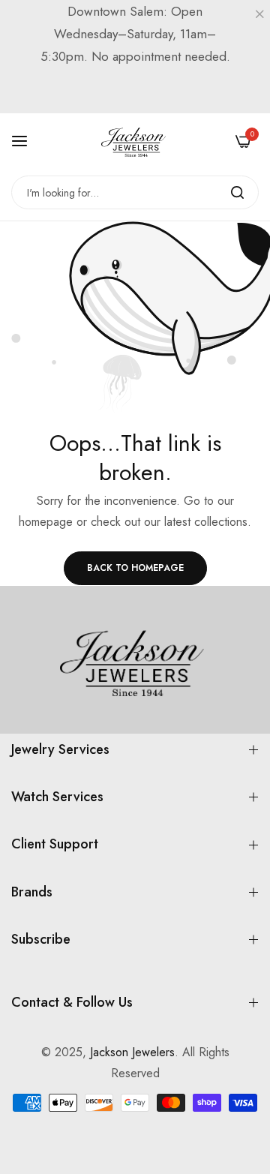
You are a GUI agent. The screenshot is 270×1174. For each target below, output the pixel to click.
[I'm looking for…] (237, 192)
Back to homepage (135, 568)
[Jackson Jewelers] (135, 141)
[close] (259, 16)
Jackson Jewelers (132, 1052)
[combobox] (135, 192)
